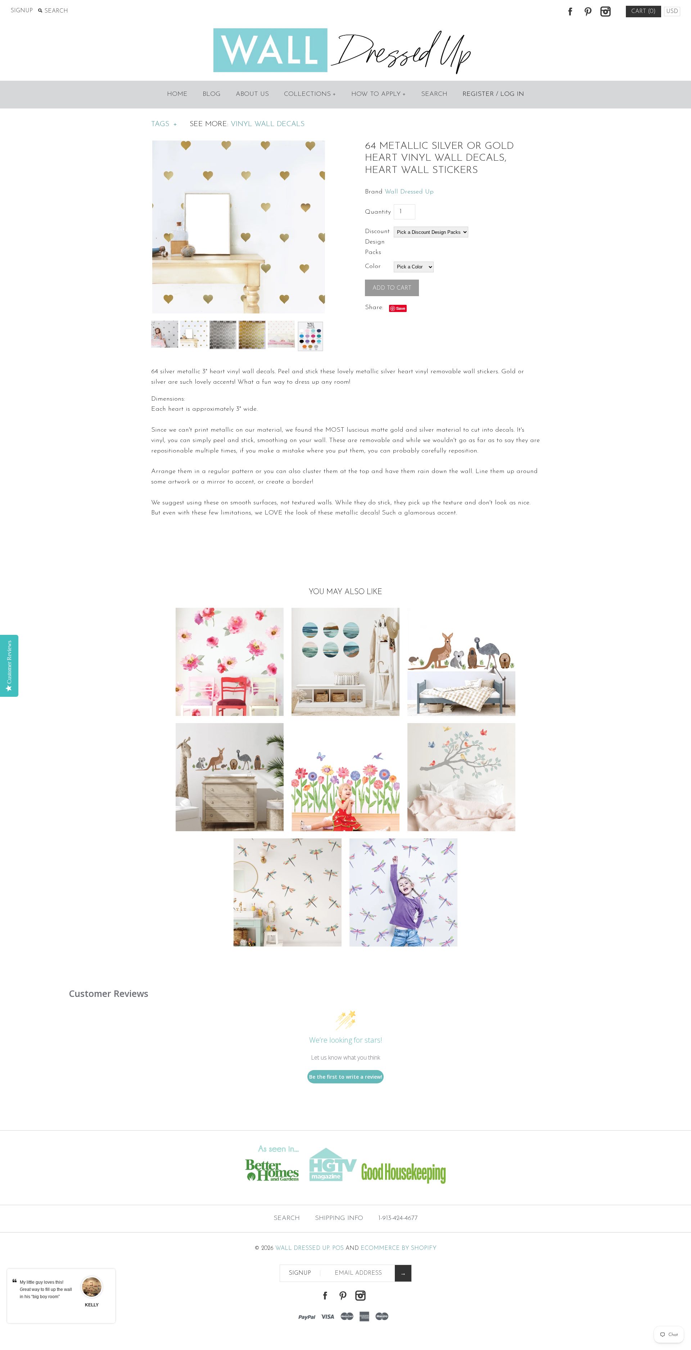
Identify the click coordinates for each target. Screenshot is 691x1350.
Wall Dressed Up (409, 192)
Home (177, 94)
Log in (512, 94)
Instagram (605, 11)
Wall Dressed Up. (302, 1248)
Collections (310, 94)
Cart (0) (643, 11)
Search (434, 94)
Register (478, 94)
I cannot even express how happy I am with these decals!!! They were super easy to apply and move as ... (46, 1297)
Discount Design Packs (377, 242)
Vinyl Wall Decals (267, 124)
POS (338, 1248)
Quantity (378, 212)
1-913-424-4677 (398, 1218)
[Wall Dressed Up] (345, 29)
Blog (212, 94)
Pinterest (588, 11)
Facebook (570, 11)
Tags (164, 124)
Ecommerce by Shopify (399, 1248)
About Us (252, 94)
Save (400, 308)
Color (373, 266)
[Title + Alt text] (118, 1190)
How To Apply (378, 94)
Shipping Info (339, 1218)
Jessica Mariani (91, 1308)
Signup (22, 11)
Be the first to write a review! (345, 1076)
